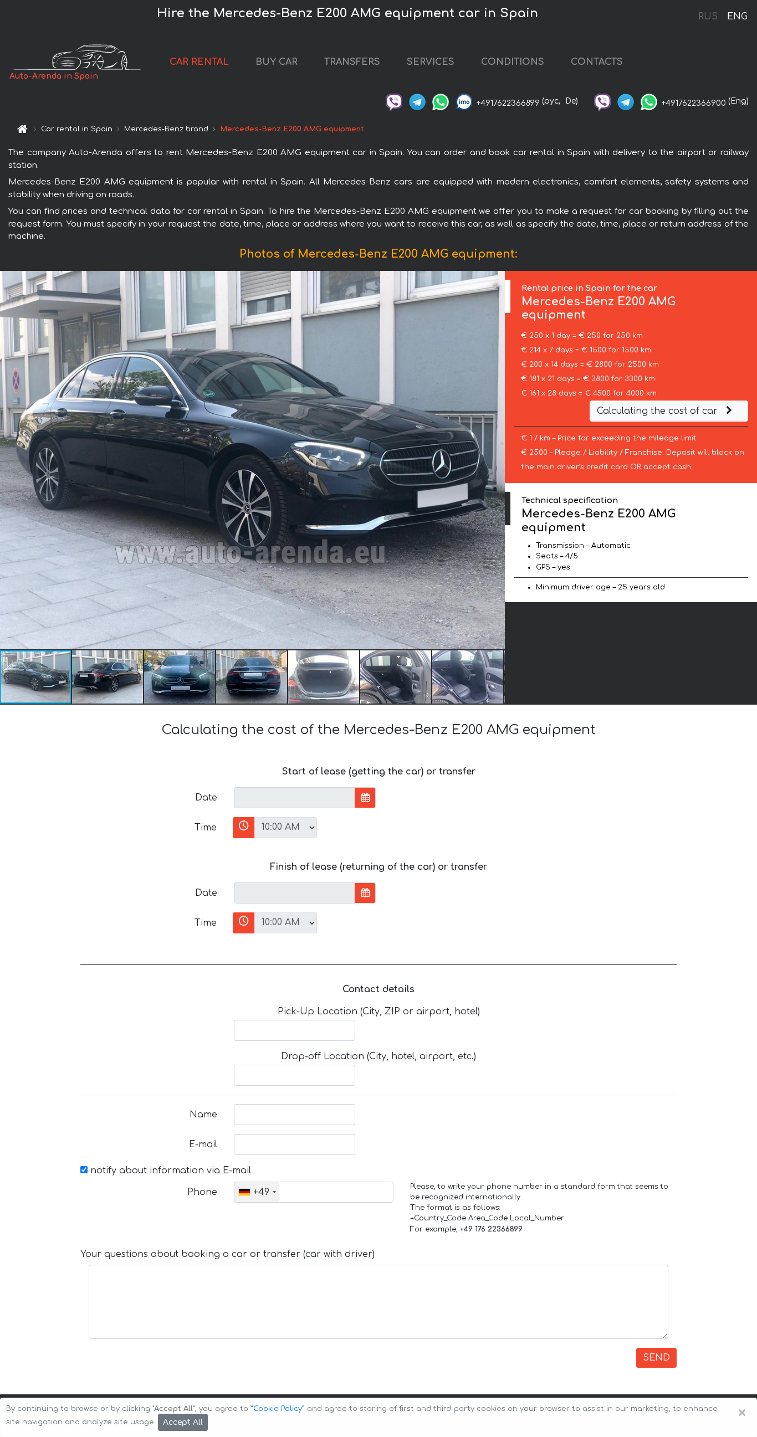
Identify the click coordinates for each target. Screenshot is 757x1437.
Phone (202, 1192)
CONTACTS (597, 62)
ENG (737, 17)
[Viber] (394, 101)
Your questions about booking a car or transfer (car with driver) (227, 1254)
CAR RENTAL (199, 62)
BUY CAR (276, 62)
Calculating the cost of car (658, 411)
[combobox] (256, 1192)
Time (206, 828)
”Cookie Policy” (277, 1409)
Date (206, 798)
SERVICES (430, 62)
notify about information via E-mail (169, 1171)
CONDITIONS (512, 62)
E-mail (203, 1144)
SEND (656, 1358)
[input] (294, 797)
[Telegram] (417, 101)
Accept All (183, 1422)
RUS (708, 17)
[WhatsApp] (440, 101)
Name (203, 1115)
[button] (108, 677)
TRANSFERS (352, 62)
